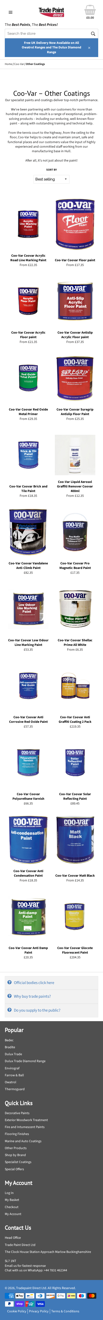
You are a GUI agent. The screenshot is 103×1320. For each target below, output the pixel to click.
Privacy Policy (39, 1311)
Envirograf (12, 1068)
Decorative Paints (17, 1113)
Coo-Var (19, 64)
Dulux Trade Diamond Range (25, 1061)
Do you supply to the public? (37, 1010)
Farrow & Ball (14, 1075)
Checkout (11, 1207)
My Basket (12, 1200)
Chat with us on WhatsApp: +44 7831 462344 (36, 1270)
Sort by (51, 170)
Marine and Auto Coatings (23, 1141)
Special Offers (14, 1169)
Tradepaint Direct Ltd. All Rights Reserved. (46, 1288)
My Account (13, 1214)
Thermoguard (15, 1089)
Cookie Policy (16, 1311)
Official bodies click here (34, 983)
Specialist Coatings (18, 1162)
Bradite (10, 1047)
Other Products (16, 1148)
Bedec (9, 1040)
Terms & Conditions (65, 1311)
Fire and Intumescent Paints (25, 1127)
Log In (9, 1193)
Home (8, 64)
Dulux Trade (13, 1054)
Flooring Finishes (17, 1134)
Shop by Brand (15, 1155)
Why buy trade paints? (32, 996)
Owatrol (10, 1082)
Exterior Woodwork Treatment (26, 1120)
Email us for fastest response (25, 1265)
